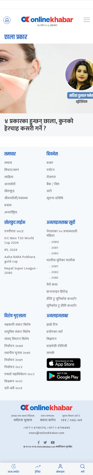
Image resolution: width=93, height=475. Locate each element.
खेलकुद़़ (9, 191)
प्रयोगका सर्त (54, 332)
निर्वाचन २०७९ (13, 360)
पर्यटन (50, 170)
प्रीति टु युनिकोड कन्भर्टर (61, 299)
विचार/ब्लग (11, 170)
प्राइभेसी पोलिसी (56, 346)
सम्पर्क (50, 353)
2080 (55, 242)
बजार (49, 163)
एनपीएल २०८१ (14, 231)
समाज (8, 163)
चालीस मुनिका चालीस (60, 260)
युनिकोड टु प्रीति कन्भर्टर (61, 306)
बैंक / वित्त (52, 184)
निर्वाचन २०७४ (13, 346)
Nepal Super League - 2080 (21, 270)
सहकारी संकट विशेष (17, 325)
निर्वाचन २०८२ (13, 367)
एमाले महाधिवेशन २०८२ (19, 374)
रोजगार (51, 177)
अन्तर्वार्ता (9, 184)
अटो (49, 191)
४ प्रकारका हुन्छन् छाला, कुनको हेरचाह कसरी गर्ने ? (38, 125)
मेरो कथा (52, 285)
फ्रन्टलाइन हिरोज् (56, 292)
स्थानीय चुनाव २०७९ (17, 353)
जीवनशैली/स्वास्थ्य (16, 198)
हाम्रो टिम (52, 325)
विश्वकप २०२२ (13, 381)
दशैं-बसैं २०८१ (13, 388)
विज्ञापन (51, 339)
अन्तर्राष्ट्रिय (10, 212)
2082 (55, 253)
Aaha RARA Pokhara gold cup (19, 259)
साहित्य (8, 177)
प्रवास (7, 205)
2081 (54, 248)
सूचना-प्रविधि (54, 198)
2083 (54, 278)
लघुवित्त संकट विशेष (17, 332)
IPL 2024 (10, 250)
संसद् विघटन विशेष (16, 339)
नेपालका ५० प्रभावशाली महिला (61, 233)
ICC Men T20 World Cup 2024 (19, 240)
